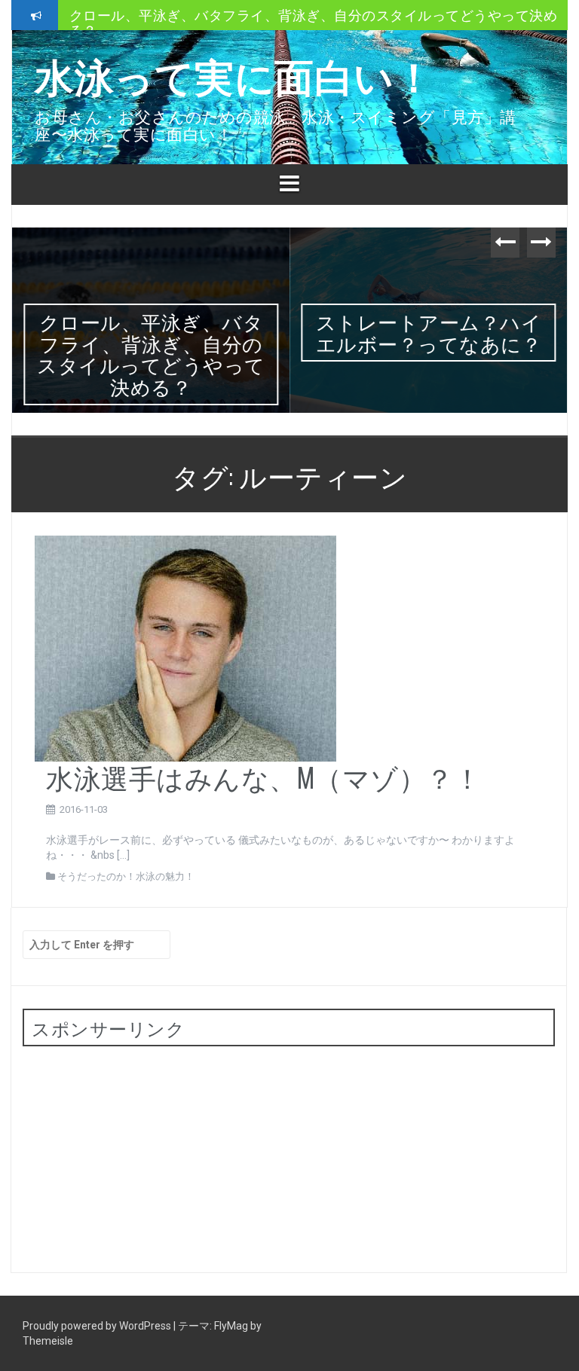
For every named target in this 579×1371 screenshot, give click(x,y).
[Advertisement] (136, 1152)
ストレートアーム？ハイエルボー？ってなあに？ (222, 30)
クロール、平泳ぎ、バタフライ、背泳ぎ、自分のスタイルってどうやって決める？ (151, 354)
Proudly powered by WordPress (98, 1326)
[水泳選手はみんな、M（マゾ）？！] (185, 648)
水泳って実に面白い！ (234, 74)
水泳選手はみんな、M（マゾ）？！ (263, 776)
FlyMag (231, 1326)
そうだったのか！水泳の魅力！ (126, 876)
